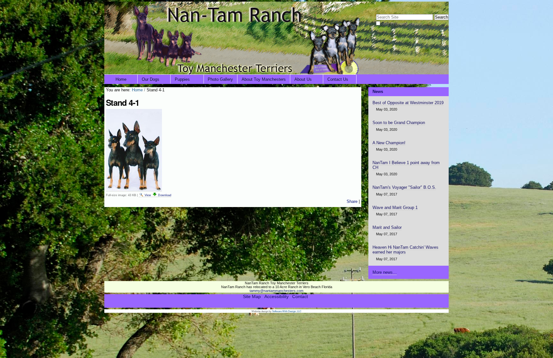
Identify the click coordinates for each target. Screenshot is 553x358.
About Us (303, 79)
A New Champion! (389, 142)
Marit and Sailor (387, 227)
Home (121, 79)
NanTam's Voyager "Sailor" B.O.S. (404, 187)
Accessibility (276, 296)
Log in (439, 5)
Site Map (252, 296)
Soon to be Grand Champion (399, 122)
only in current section (401, 23)
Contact (300, 296)
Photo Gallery (220, 79)
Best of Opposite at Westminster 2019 (408, 102)
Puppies (182, 79)
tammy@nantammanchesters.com (276, 291)
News (378, 91)
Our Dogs (150, 79)
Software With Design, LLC (286, 311)
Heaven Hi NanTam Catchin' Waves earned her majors (405, 249)
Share (352, 201)
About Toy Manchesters (264, 79)
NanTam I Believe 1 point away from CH (406, 165)
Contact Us (337, 79)
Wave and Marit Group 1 (395, 207)
